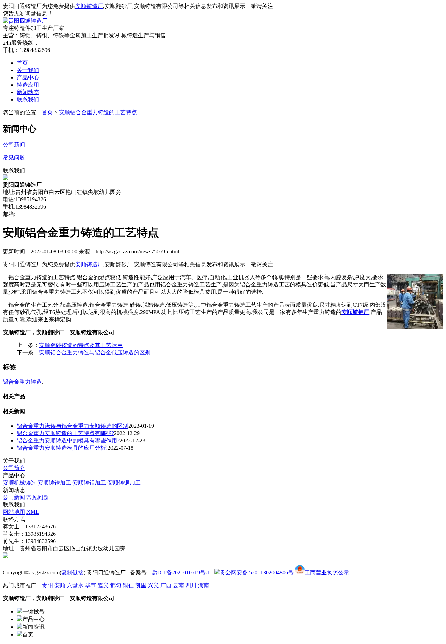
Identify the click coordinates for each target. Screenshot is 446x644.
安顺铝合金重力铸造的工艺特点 (98, 112)
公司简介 (14, 468)
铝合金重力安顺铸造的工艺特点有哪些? (65, 433)
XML (32, 512)
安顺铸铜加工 (124, 483)
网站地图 (14, 512)
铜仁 (128, 585)
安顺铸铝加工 (89, 483)
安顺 (60, 585)
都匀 (115, 585)
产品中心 (28, 77)
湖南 (203, 585)
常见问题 (37, 497)
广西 (165, 585)
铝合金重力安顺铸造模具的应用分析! (62, 448)
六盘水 (75, 585)
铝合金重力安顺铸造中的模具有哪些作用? (68, 440)
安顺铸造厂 (89, 6)
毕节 (90, 585)
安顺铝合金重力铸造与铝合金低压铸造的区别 (95, 352)
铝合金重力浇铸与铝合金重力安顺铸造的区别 (72, 426)
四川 (191, 585)
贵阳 (47, 585)
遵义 (103, 585)
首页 (22, 63)
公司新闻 (14, 497)
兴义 (153, 585)
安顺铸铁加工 (54, 483)
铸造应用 (28, 85)
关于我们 (28, 70)
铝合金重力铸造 (22, 382)
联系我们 (28, 99)
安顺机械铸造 (19, 483)
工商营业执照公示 (327, 572)
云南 (178, 585)
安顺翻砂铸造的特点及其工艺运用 (81, 345)
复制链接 (72, 572)
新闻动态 (28, 92)
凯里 (140, 585)
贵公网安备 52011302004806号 (257, 572)
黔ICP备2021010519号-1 (181, 572)
